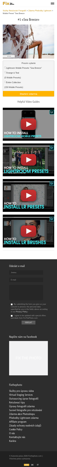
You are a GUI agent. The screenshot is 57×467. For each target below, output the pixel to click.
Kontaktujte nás (17, 437)
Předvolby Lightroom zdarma (23, 418)
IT (38, 465)
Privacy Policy (22, 312)
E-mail (13, 280)
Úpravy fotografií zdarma (22, 406)
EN (26, 465)
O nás (12, 433)
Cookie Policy (15, 429)
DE (32, 465)
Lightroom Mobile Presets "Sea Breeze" (24, 68)
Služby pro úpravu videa (21, 391)
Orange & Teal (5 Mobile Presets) (12, 75)
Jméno (13, 272)
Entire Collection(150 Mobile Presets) (13, 84)
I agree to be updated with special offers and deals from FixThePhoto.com (28, 316)
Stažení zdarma (28, 93)
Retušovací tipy (17, 402)
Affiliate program (17, 421)
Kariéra (12, 441)
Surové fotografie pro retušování (25, 410)
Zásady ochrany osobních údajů (25, 425)
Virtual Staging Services (21, 394)
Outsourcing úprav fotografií (23, 398)
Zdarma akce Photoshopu (22, 414)
